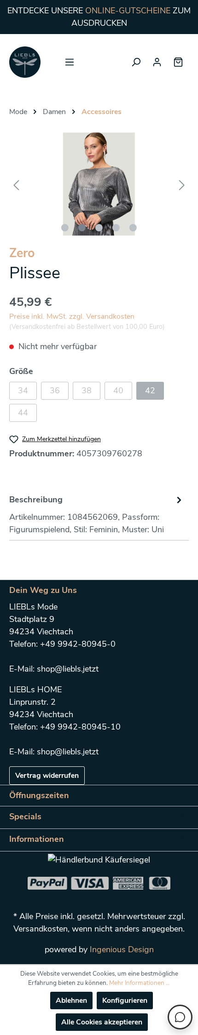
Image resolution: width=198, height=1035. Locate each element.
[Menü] (69, 62)
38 (87, 390)
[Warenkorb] (178, 62)
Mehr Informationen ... (139, 982)
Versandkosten (40, 928)
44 (23, 412)
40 (118, 390)
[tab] (96, 513)
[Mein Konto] (157, 62)
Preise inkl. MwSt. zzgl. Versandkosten (71, 316)
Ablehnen (71, 1000)
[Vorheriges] (16, 184)
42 (150, 390)
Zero (22, 253)
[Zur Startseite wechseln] (25, 62)
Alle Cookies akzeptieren (101, 1022)
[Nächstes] (182, 184)
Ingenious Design (122, 949)
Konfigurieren (124, 1000)
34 (23, 390)
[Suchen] (135, 62)
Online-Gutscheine (127, 10)
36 (55, 390)
